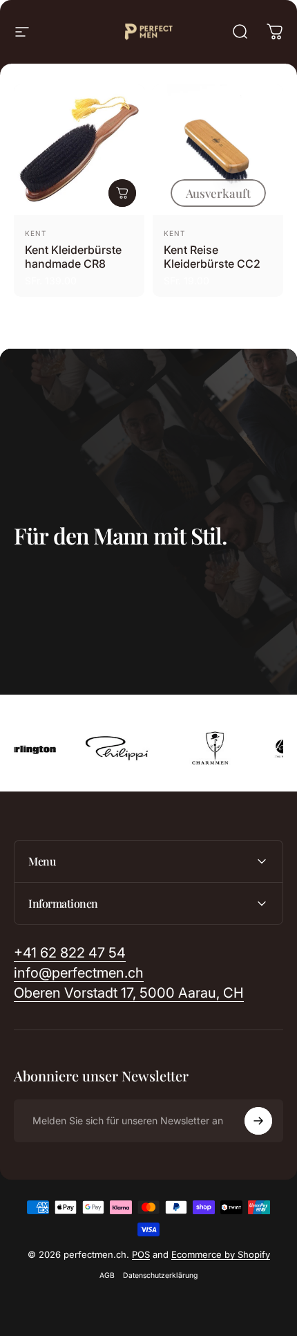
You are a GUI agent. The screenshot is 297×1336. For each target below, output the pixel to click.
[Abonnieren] (258, 1121)
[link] (129, 993)
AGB (107, 1275)
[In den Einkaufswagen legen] (122, 193)
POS (141, 1254)
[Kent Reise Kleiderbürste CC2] (218, 149)
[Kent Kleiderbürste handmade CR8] (79, 149)
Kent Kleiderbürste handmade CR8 (73, 257)
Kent (35, 233)
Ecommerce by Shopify (220, 1254)
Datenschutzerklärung (160, 1275)
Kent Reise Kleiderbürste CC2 (212, 257)
